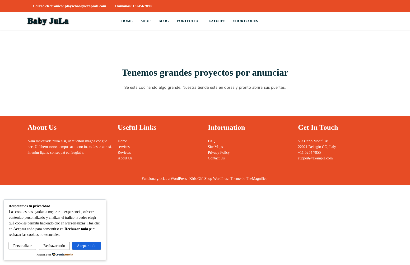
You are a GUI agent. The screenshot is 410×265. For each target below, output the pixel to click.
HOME (127, 21)
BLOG (163, 21)
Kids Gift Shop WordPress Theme (215, 179)
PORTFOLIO (187, 21)
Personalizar (22, 246)
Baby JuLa (48, 20)
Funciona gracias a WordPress (165, 179)
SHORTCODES (245, 21)
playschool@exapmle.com (85, 6)
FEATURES (215, 21)
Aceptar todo (86, 246)
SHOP (145, 21)
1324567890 (142, 6)
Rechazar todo (54, 246)
